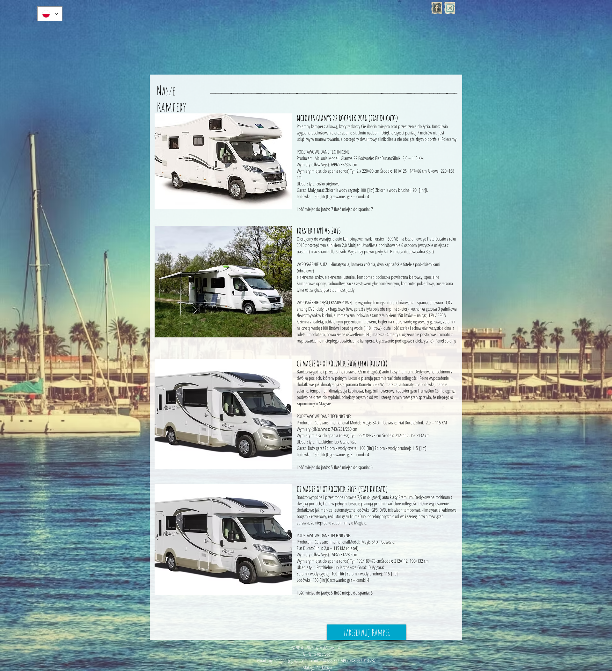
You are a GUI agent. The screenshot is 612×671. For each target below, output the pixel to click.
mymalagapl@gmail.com (288, 660)
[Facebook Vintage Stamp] (436, 8)
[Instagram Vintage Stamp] (449, 8)
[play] (282, 199)
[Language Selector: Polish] (49, 13)
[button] (223, 161)
